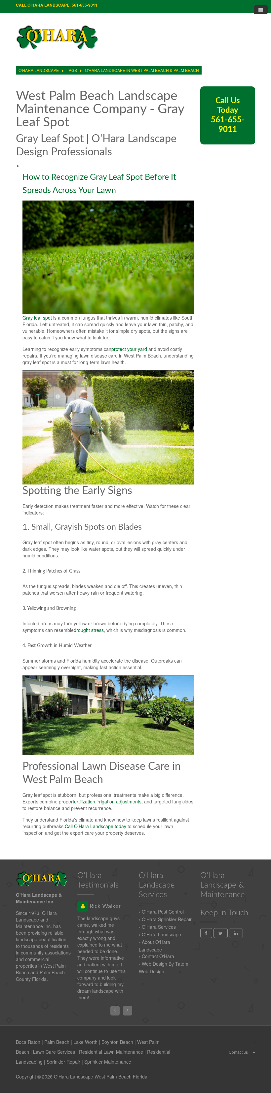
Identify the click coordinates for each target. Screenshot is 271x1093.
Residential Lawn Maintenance (111, 1051)
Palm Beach (56, 1042)
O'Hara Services (159, 926)
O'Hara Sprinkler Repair (167, 919)
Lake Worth (85, 1042)
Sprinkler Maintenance (107, 1061)
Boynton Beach (117, 1042)
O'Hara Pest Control (163, 911)
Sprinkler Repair (63, 1061)
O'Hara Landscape (161, 934)
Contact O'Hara (158, 956)
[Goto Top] (253, 1052)
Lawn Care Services (54, 1051)
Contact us (238, 1052)
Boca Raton (28, 1042)
